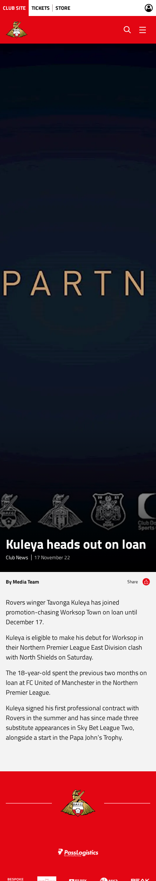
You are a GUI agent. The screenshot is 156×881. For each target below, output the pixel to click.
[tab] (14, 8)
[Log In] (148, 8)
